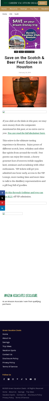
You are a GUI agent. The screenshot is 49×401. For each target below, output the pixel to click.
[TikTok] (21, 379)
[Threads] (35, 379)
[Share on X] (2, 198)
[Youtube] (30, 379)
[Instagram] (12, 379)
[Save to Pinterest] (2, 203)
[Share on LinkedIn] (2, 208)
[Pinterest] (17, 379)
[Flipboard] (8, 379)
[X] (26, 379)
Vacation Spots (29, 52)
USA (10, 14)
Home (5, 14)
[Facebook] (4, 379)
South (17, 14)
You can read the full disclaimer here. (26, 133)
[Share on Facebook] (2, 192)
